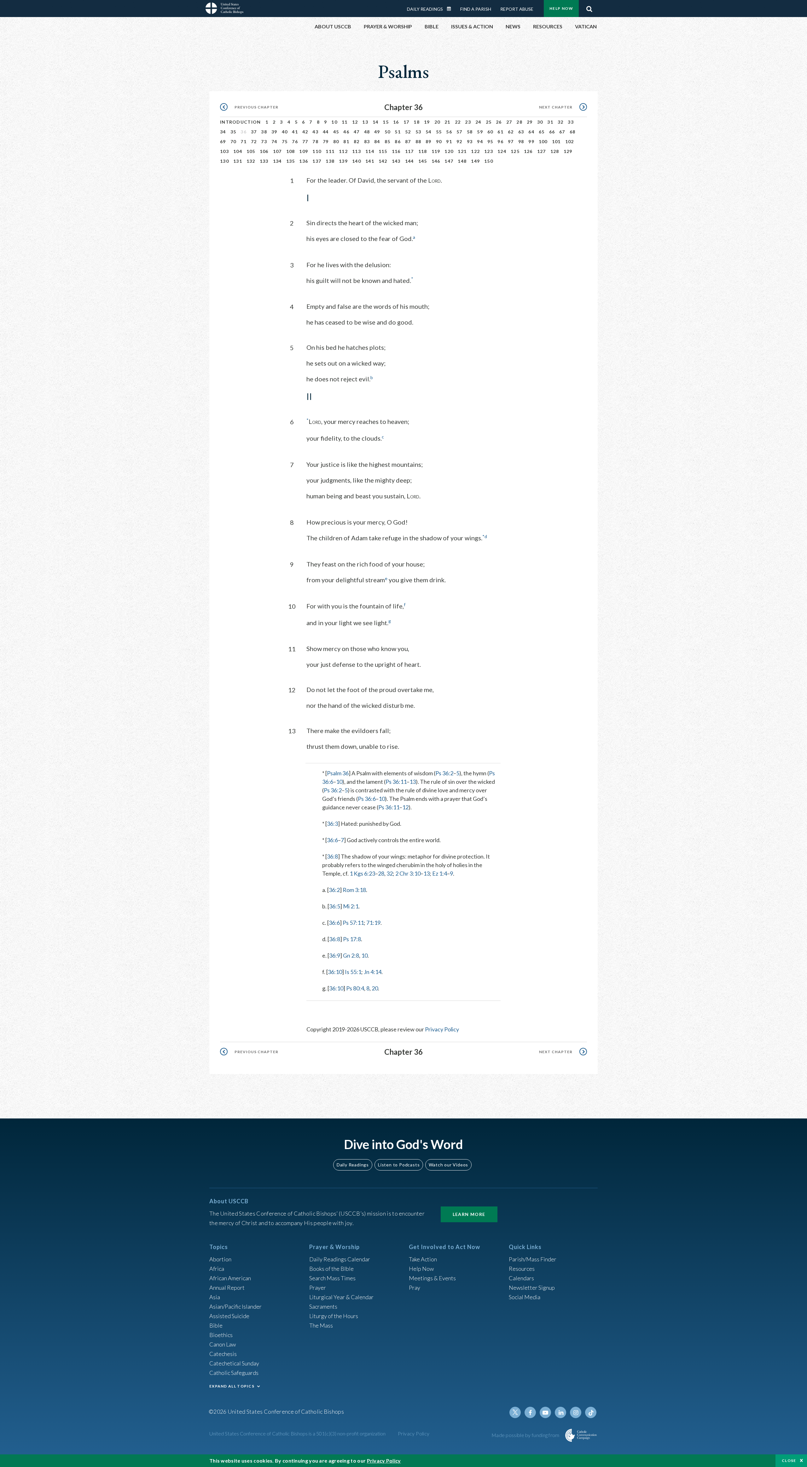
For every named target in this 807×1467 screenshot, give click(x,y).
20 (437, 122)
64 (531, 131)
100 (543, 141)
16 (396, 122)
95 (490, 141)
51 (398, 131)
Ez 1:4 (439, 873)
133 (264, 161)
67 (562, 131)
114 (369, 151)
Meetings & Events (432, 1278)
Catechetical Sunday (234, 1363)
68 (573, 131)
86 (398, 141)
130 (224, 161)
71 (244, 141)
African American (230, 1278)
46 (346, 131)
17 (406, 122)
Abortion (220, 1259)
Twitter (515, 1412)
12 (355, 122)
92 (459, 141)
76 (295, 141)
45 (336, 131)
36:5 (334, 906)
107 (277, 151)
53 (418, 131)
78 (315, 141)
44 (326, 131)
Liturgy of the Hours (333, 1315)
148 (462, 161)
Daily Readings (425, 9)
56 (449, 131)
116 (396, 151)
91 (449, 141)
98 (521, 141)
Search (589, 7)
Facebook (530, 1412)
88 (418, 141)
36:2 (334, 889)
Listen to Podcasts (399, 1164)
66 (552, 131)
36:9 (334, 955)
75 (285, 141)
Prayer (317, 1287)
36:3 (332, 823)
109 (303, 151)
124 (501, 151)
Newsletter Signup (532, 1287)
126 (528, 151)
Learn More (469, 1214)
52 (408, 131)
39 (274, 131)
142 (383, 161)
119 (436, 151)
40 (285, 131)
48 (367, 131)
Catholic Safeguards (233, 1372)
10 (334, 122)
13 (365, 122)
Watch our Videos (448, 1164)
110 (316, 151)
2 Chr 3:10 (408, 873)
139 (343, 161)
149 (475, 161)
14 (376, 122)
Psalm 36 (338, 773)
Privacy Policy (442, 1029)
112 (343, 151)
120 (448, 151)
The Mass (321, 1325)
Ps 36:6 (367, 798)
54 (429, 131)
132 (251, 161)
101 (556, 141)
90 (439, 141)
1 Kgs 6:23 (362, 873)
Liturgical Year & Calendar (341, 1297)
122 (475, 151)
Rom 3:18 (354, 889)
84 (377, 141)
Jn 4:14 (372, 971)
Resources (522, 1268)
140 (356, 161)
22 (458, 122)
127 (541, 151)
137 (316, 161)
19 (427, 122)
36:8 (332, 856)
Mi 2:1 (350, 906)
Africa (216, 1268)
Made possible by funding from (525, 1435)
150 (488, 161)
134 (277, 161)
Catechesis (223, 1353)
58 (470, 131)
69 (223, 141)
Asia (214, 1297)
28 (519, 122)
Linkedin (560, 1412)
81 (346, 141)
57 (459, 131)
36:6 (332, 839)
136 (303, 161)
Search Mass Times (332, 1278)
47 (357, 131)
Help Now (561, 8)
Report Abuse (516, 9)
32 (561, 122)
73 (264, 141)
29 (530, 122)
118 (422, 151)
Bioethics (221, 1334)
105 (251, 151)
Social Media (524, 1297)
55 (439, 131)
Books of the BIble (331, 1268)
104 (237, 151)
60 (490, 131)
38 (264, 131)
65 (542, 131)
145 (422, 161)
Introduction (240, 122)
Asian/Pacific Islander (235, 1306)
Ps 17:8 (352, 939)
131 (237, 161)
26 (499, 122)
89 (429, 141)
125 (515, 151)
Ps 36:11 (396, 781)
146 (436, 161)
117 (409, 151)
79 (326, 141)
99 (531, 141)
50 (388, 131)
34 (223, 131)
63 (521, 131)
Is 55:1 (353, 971)
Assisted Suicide (229, 1315)
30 (540, 122)
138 (330, 161)
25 (489, 122)
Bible (216, 1325)
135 (290, 161)
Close (789, 1460)
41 (295, 131)
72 (254, 141)
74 (274, 141)
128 (554, 151)
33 (571, 122)
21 (447, 122)
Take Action (423, 1259)
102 (569, 141)
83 (367, 141)
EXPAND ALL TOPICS (231, 1386)
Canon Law (222, 1344)
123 (488, 151)
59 (480, 131)
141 (369, 161)
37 (254, 131)
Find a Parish (475, 9)
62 (511, 131)
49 (377, 131)
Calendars (521, 1278)
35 (233, 131)
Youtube (545, 1412)
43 (315, 131)
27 (509, 122)
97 (511, 141)
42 (305, 131)
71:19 (373, 922)
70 (233, 141)
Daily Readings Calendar (451, 9)
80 (336, 141)
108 (290, 151)
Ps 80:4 (355, 988)
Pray (414, 1287)
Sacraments (323, 1306)
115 (383, 151)
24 (478, 122)
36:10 (335, 971)
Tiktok (590, 1412)
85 (388, 141)
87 (408, 141)
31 (550, 122)
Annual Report (227, 1287)
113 (356, 151)
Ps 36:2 (444, 773)
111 (330, 151)
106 (264, 151)
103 (224, 151)
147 (448, 161)
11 (345, 122)
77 (305, 141)
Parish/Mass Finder (532, 1259)
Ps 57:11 (353, 922)
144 (409, 161)
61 (500, 131)
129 (568, 151)
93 (470, 141)
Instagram (575, 1412)
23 (468, 122)
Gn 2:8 (351, 955)
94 (480, 141)
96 (500, 141)
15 (386, 122)
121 (462, 151)
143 (396, 161)
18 (417, 122)
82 (357, 141)
